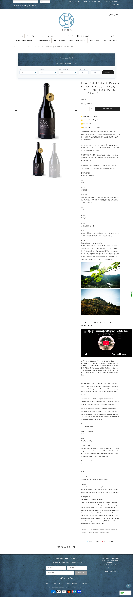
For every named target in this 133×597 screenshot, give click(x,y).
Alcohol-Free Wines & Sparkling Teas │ (73, 36)
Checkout (116, 4)
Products (21, 46)
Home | (20, 36)
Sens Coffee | (59, 40)
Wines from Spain (104, 532)
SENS (52, 587)
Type (20, 69)
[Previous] (16, 110)
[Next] (76, 110)
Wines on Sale (98, 36)
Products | (47, 36)
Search (108, 72)
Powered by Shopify (81, 587)
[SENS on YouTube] (110, 15)
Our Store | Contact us (96, 1)
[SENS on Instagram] (113, 15)
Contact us (84, 583)
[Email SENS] (117, 15)
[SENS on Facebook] (107, 15)
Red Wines (87, 532)
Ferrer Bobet (108, 529)
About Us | (31, 36)
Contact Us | (110, 40)
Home (71, 1)
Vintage (41, 69)
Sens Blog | (94, 40)
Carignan (102, 529)
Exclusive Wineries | (24, 40)
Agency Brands (95, 529)
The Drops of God (95, 532)
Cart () (116, 1)
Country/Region (64, 69)
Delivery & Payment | (77, 40)
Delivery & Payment (81, 1)
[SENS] (66, 22)
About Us (61, 583)
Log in (108, 1)
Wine (92, 535)
